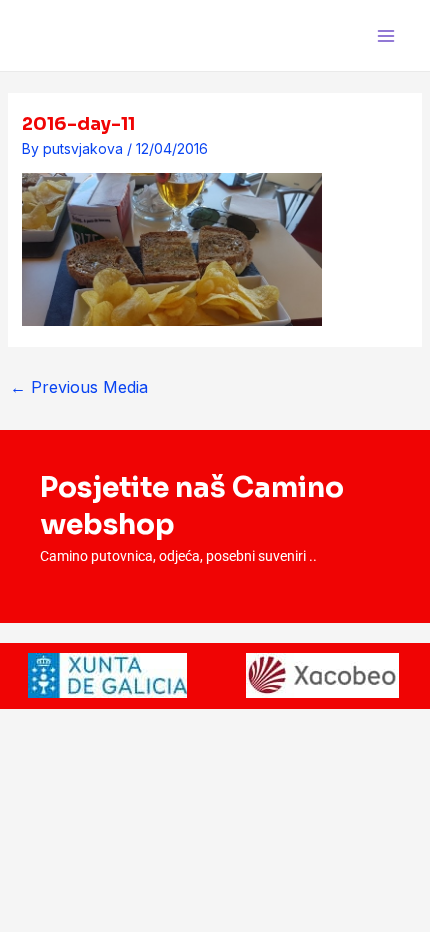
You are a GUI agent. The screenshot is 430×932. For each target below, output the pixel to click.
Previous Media (79, 387)
